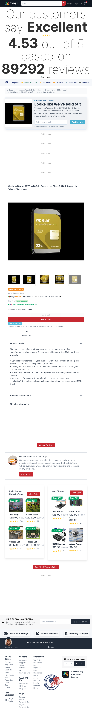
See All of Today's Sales (46, 567)
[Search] (64, 3)
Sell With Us (23, 683)
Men (35, 670)
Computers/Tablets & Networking (28, 90)
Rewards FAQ (24, 673)
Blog (6, 685)
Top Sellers (45, 82)
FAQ (52, 647)
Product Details (17, 343)
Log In (70, 3)
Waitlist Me (77, 122)
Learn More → (76, 677)
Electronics (37, 673)
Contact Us (26, 474)
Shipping (22, 665)
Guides (7, 687)
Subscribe (79, 664)
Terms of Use (24, 702)
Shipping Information (19, 404)
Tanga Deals (10, 699)
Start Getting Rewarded (77, 673)
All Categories (13, 83)
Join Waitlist (46, 319)
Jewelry (36, 678)
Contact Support (13, 647)
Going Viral (84, 82)
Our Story (8, 662)
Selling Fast (71, 82)
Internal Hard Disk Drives (46, 92)
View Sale (33, 494)
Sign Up (78, 3)
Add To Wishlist (15, 324)
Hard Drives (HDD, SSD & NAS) (21, 92)
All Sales (10, 90)
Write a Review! (46, 445)
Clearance (58, 82)
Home (35, 675)
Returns (22, 668)
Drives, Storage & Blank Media (56, 90)
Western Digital (18, 293)
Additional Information (20, 395)
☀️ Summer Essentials (29, 82)
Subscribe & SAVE (80, 622)
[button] (60, 296)
